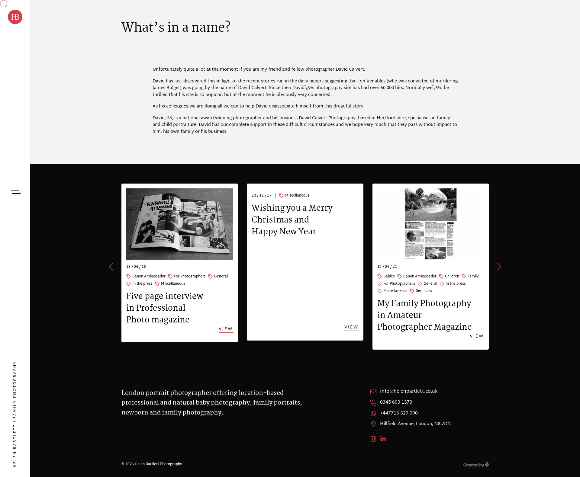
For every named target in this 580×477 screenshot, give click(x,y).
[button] (111, 266)
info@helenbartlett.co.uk (409, 391)
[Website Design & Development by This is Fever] (476, 464)
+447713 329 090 (399, 413)
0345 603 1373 (396, 402)
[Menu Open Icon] (15, 192)
